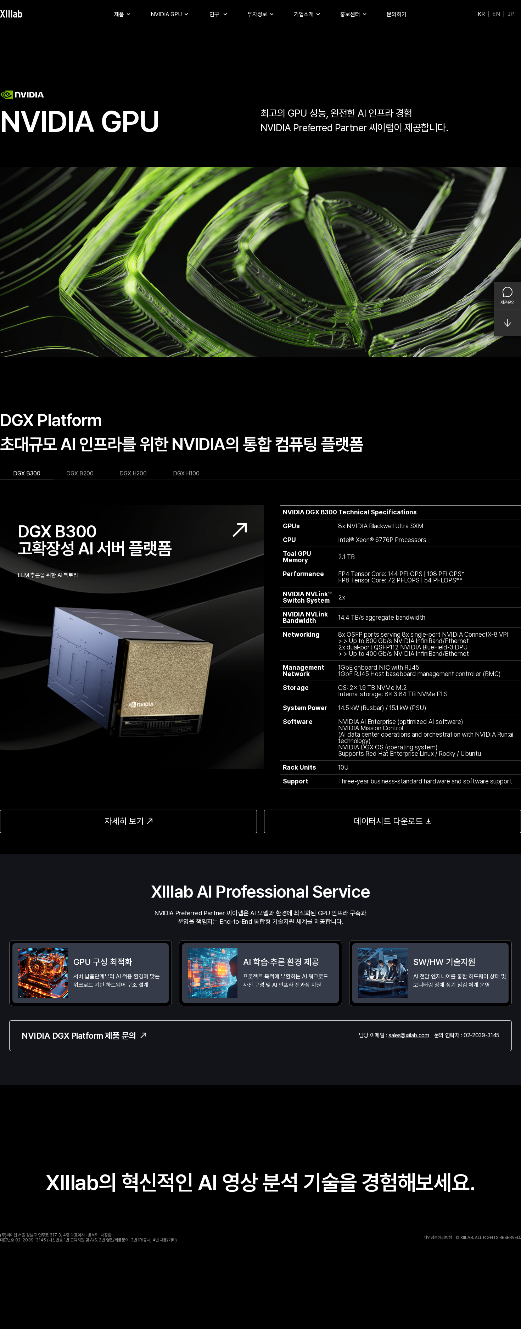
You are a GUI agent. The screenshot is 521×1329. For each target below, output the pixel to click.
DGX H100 (186, 473)
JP (511, 14)
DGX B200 (80, 473)
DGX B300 (26, 473)
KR (481, 14)
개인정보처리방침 (438, 1237)
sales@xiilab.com (408, 1035)
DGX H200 (133, 473)
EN (496, 14)
